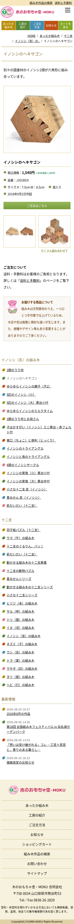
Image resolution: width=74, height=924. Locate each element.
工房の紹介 (37, 815)
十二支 (68, 36)
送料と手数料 (63, 3)
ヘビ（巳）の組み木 (20, 685)
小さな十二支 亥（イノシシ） (27, 489)
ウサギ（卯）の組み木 (22, 668)
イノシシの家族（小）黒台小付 (28, 473)
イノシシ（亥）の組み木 (23, 636)
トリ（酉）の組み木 (20, 619)
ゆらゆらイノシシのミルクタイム (30, 411)
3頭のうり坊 (15, 370)
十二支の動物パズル (20, 570)
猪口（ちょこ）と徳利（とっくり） (31, 440)
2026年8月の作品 (18, 713)
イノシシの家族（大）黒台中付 (28, 481)
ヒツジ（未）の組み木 (22, 603)
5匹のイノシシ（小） (21, 394)
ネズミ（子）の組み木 (22, 644)
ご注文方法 (37, 824)
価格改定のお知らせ (20, 762)
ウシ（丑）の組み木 (20, 652)
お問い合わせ (37, 863)
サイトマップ (37, 873)
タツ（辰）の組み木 (20, 677)
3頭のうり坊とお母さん (23, 419)
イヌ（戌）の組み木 (20, 627)
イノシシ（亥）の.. (27, 41)
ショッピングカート (37, 844)
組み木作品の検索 (41, 3)
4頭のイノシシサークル (23, 465)
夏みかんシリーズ (19, 579)
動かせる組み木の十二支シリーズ (30, 587)
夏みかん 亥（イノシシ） (24, 497)
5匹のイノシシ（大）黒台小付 (27, 402)
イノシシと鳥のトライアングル (28, 456)
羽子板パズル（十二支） (23, 530)
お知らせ (37, 834)
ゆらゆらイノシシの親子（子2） (29, 386)
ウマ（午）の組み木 (20, 538)
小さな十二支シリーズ (22, 595)
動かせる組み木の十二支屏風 (27, 562)
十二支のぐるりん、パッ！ (25, 546)
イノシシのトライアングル (25, 448)
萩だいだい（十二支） (22, 505)
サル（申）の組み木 (20, 611)
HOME (32, 36)
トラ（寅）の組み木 (20, 660)
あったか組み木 (50, 36)
